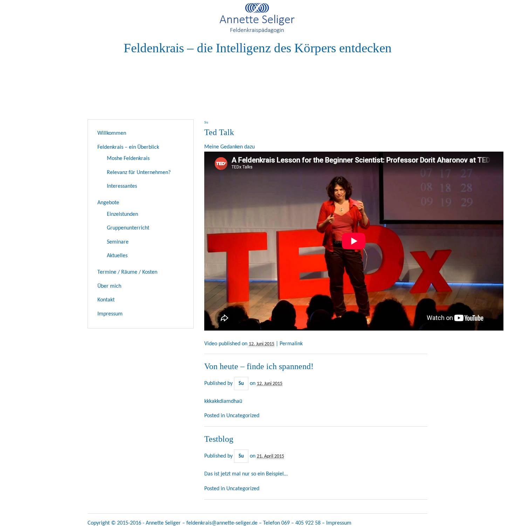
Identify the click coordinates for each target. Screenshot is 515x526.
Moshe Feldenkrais (128, 158)
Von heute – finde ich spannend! (259, 366)
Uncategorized (242, 416)
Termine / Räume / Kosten (127, 272)
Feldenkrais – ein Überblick (128, 147)
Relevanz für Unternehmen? (139, 172)
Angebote (108, 203)
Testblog (218, 439)
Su (241, 383)
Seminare (118, 242)
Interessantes (122, 186)
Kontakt (106, 300)
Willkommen (111, 133)
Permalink (291, 344)
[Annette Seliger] (257, 34)
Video (210, 344)
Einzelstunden (122, 214)
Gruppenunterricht (128, 228)
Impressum (110, 314)
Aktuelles (117, 256)
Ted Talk (219, 132)
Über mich (109, 286)
